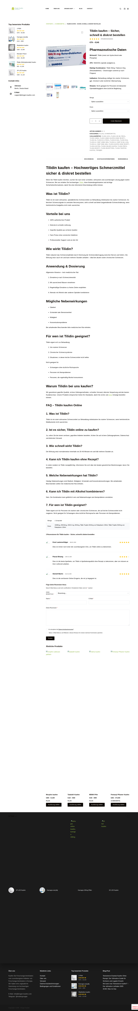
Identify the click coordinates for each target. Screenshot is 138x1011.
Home (47, 8)
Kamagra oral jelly (22, 37)
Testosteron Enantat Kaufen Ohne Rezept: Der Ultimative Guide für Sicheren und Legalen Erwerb (114, 978)
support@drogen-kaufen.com (25, 95)
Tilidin (81, 182)
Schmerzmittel (110, 133)
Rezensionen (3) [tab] (123, 159)
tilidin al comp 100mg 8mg (99, 142)
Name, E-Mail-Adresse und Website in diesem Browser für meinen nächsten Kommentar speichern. (76, 632)
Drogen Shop (68, 8)
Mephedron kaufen (22, 45)
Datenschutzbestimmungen (65, 629)
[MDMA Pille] (98, 721)
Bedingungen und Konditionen (50, 986)
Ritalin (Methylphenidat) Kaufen (26, 62)
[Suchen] (120, 8)
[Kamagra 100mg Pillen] (73, 890)
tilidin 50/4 (124, 140)
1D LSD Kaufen (113, 890)
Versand (43, 981)
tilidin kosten (95, 146)
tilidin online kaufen (109, 146)
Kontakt (89, 8)
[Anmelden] (128, 8)
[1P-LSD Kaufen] (11, 890)
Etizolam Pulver (22, 54)
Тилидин (99, 150)
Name (48, 598)
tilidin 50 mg (114, 140)
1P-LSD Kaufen (21, 70)
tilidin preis (122, 146)
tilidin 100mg (94, 138)
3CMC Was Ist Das (109, 989)
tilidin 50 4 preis (103, 140)
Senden (50, 638)
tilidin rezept (95, 148)
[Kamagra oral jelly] (42, 890)
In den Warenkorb (116, 121)
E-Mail (91, 598)
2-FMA (19, 28)
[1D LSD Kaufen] (104, 890)
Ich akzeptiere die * (61, 629)
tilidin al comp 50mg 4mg (99, 144)
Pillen (101, 133)
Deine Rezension (51, 608)
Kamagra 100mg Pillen (85, 890)
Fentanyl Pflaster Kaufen (120, 795)
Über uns (57, 8)
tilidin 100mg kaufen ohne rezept (112, 138)
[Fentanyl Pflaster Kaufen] (120, 721)
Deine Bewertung (50, 593)
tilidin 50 (93, 140)
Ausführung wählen (54, 804)
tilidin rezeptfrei (107, 148)
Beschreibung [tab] (89, 159)
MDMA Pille (93, 795)
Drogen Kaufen (25, 1008)
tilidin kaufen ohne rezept (119, 144)
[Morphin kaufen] (55, 721)
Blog (80, 8)
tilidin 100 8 (106, 136)
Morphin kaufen (52, 795)
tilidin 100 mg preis (118, 136)
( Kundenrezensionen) (107, 39)
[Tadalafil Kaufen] (77, 721)
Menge (92, 97)
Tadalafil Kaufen (74, 795)
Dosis (91, 107)
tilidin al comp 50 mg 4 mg (119, 142)
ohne (110, 395)
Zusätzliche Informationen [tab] (106, 159)
